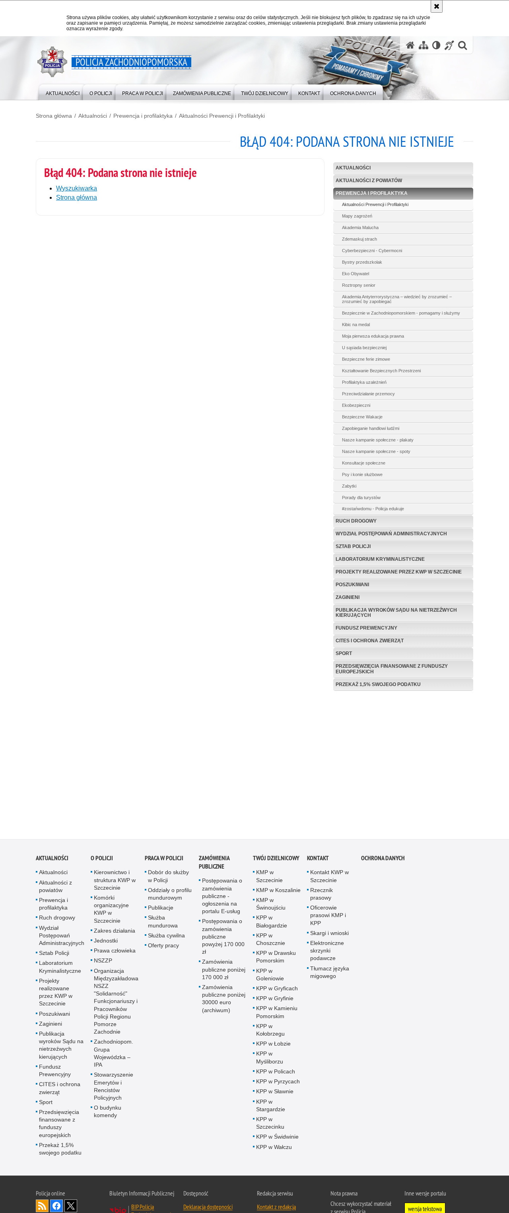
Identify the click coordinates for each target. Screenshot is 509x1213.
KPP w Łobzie (273, 1045)
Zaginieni (347, 597)
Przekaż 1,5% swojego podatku (378, 684)
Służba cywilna (166, 936)
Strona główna (54, 116)
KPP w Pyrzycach (278, 1082)
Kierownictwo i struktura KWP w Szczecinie (115, 881)
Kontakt (318, 859)
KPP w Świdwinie (277, 1138)
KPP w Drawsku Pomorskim (276, 958)
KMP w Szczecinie (269, 877)
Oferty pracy (163, 946)
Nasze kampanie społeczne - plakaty (378, 439)
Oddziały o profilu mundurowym (170, 895)
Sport (344, 653)
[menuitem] (62, 91)
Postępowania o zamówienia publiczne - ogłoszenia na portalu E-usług (222, 897)
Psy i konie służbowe (362, 474)
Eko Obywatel (355, 273)
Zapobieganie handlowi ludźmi (370, 428)
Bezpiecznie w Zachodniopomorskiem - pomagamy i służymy (401, 313)
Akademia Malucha (360, 227)
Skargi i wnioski (329, 934)
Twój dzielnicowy (276, 859)
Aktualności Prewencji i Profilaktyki (222, 116)
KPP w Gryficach (277, 989)
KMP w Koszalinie (278, 891)
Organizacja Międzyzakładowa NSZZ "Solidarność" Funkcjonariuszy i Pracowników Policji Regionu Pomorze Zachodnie (116, 1002)
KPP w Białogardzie (271, 922)
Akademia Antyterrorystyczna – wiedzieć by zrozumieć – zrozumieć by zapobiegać (397, 299)
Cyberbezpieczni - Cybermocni (372, 250)
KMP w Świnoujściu (271, 905)
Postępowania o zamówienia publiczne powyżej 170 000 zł (223, 937)
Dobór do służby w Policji (168, 877)
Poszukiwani (352, 584)
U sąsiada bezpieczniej (364, 347)
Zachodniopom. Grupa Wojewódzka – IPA (113, 1054)
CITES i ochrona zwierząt (370, 640)
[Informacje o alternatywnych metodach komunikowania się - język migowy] (449, 45)
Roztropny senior (358, 285)
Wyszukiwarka (76, 188)
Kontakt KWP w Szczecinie (329, 877)
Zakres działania (114, 931)
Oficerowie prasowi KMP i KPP (328, 916)
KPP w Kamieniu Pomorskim (276, 1013)
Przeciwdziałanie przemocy (368, 393)
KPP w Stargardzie (270, 1106)
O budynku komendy (107, 1113)
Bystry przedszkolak (362, 262)
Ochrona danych (383, 859)
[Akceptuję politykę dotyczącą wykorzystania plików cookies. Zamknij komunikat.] (437, 6)
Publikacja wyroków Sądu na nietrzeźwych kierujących (396, 612)
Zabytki (349, 486)
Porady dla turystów (361, 497)
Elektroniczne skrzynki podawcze (327, 951)
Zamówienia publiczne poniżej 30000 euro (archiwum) (223, 1000)
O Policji (102, 859)
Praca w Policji (164, 859)
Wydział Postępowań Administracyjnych (391, 534)
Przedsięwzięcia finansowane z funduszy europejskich (392, 668)
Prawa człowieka (115, 952)
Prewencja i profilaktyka (143, 116)
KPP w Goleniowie (270, 975)
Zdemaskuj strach (359, 239)
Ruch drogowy (356, 521)
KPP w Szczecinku (270, 1124)
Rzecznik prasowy (321, 895)
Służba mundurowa (163, 922)
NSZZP (103, 961)
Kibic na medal (356, 324)
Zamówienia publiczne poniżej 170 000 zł (223, 970)
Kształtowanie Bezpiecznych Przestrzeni (381, 370)
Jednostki (106, 942)
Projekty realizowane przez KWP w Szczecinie (399, 572)
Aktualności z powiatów (369, 180)
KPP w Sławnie (274, 1092)
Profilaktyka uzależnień (364, 382)
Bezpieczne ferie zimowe (366, 359)
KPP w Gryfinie (274, 999)
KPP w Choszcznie (270, 940)
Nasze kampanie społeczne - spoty (376, 451)
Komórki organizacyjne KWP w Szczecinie (111, 910)
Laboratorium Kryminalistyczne (380, 559)
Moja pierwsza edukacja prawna (373, 336)
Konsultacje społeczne (363, 463)
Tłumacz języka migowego (329, 973)
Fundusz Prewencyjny (366, 628)
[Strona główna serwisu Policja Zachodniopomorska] (410, 45)
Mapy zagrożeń (357, 216)
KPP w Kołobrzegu (270, 1031)
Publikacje (160, 909)
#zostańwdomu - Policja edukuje (373, 508)
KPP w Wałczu (274, 1148)
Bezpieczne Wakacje (362, 416)
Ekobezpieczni (356, 405)
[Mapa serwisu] (423, 45)
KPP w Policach (275, 1072)
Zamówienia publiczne (214, 863)
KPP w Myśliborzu (269, 1058)
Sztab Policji (353, 546)
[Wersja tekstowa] (436, 45)
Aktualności (92, 116)
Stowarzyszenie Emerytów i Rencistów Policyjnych (113, 1087)
